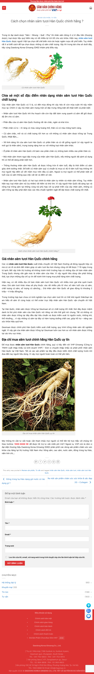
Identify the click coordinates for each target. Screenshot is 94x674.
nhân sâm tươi (71, 470)
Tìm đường (88, 605)
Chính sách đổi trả (43, 630)
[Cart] (90, 8)
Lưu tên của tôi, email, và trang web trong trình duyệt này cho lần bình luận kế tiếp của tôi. (47, 557)
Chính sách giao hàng (43, 622)
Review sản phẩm (44, 18)
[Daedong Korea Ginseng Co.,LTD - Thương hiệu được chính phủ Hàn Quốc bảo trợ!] (47, 8)
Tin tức (5, 592)
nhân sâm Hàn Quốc (57, 470)
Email (8, 534)
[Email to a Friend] (49, 462)
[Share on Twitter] (45, 462)
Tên (7, 523)
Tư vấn (53, 18)
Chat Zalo (88, 610)
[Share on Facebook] (40, 462)
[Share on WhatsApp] (36, 462)
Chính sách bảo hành (43, 626)
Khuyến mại (7, 587)
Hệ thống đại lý (9, 582)
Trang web (9, 546)
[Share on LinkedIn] (58, 462)
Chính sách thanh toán (43, 634)
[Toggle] (91, 582)
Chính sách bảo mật (43, 618)
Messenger (88, 615)
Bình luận (9, 502)
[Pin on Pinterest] (54, 462)
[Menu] (4, 8)
